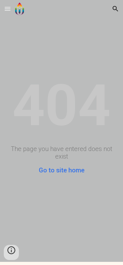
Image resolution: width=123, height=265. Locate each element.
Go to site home (62, 170)
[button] (7, 8)
